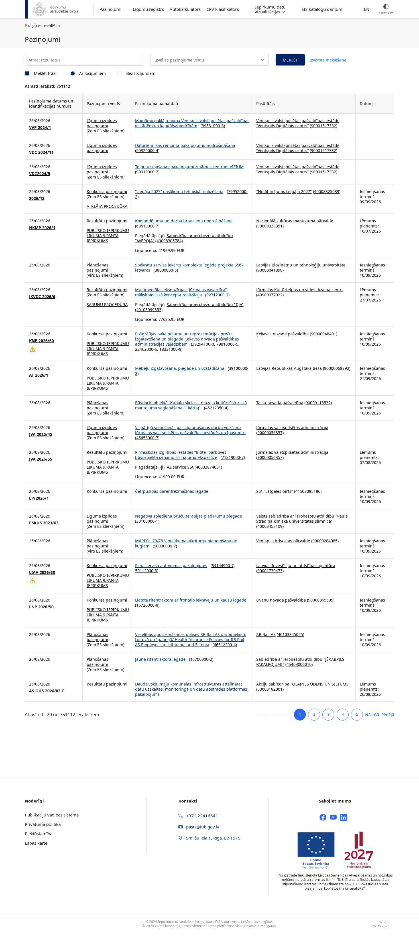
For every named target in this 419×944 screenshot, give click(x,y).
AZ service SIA (180, 467)
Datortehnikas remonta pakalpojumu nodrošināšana (185, 145)
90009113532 (318, 402)
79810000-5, (227, 344)
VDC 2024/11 (41, 152)
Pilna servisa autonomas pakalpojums (171, 565)
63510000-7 (147, 226)
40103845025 (290, 634)
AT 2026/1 (38, 375)
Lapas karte (36, 843)
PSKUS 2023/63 (43, 523)
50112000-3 (146, 570)
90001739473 (269, 570)
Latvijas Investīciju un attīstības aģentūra (295, 565)
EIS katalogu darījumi (322, 9)
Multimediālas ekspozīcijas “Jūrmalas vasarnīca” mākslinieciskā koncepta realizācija (181, 292)
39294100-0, (204, 344)
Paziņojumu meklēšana (43, 25)
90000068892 (336, 368)
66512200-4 (225, 644)
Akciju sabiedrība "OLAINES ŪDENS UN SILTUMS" (303, 684)
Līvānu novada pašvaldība (281, 600)
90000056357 (269, 432)
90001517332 (323, 125)
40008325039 (326, 191)
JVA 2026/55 (40, 459)
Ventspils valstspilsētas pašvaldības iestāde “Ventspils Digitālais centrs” (297, 123)
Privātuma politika (43, 824)
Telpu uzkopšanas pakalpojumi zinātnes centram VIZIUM (189, 166)
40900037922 (269, 294)
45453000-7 (147, 437)
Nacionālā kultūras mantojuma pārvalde (294, 220)
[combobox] (209, 60)
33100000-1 (147, 521)
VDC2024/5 (39, 173)
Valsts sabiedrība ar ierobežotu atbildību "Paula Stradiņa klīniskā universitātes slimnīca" (302, 518)
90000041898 (269, 270)
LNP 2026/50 (41, 607)
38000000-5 (166, 270)
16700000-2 (201, 659)
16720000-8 (147, 605)
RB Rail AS (266, 634)
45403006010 (299, 664)
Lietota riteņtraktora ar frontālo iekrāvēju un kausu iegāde (190, 600)
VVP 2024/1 (40, 127)
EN (366, 9)
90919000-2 (147, 172)
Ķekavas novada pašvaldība (282, 333)
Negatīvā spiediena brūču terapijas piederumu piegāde (188, 516)
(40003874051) (208, 467)
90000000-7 (165, 546)
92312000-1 (217, 294)
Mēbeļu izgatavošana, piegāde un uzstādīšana (179, 368)
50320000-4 (147, 150)
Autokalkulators (185, 9)
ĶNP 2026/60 (41, 340)
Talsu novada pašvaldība (279, 402)
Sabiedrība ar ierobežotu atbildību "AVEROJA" (184, 238)
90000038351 (269, 226)
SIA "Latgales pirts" (274, 491)
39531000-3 (213, 125)
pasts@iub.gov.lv (202, 827)
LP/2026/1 (39, 498)
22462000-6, (147, 349)
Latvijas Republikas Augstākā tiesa (289, 368)
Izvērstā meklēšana (328, 60)
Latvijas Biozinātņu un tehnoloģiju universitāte (300, 265)
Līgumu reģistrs (148, 9)
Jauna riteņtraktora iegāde (160, 659)
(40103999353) (148, 309)
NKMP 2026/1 (42, 227)
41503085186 (307, 491)
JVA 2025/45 (40, 434)
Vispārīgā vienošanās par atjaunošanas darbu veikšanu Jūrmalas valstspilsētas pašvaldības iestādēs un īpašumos (190, 430)
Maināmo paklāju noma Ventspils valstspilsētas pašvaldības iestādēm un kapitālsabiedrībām (192, 123)
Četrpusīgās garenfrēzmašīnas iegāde (171, 491)
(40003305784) (168, 240)
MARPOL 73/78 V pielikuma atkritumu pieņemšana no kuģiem (186, 543)
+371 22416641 (201, 815)
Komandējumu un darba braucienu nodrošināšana (184, 220)
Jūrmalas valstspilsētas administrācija (292, 427)
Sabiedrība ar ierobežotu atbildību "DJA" (205, 304)
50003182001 (269, 689)
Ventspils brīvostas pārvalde (283, 540)
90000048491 (323, 333)
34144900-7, (223, 565)
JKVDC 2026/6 (42, 296)
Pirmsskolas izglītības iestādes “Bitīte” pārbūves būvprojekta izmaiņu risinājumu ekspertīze (180, 455)
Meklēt (290, 60)
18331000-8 (170, 349)
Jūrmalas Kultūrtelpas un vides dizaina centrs (299, 289)
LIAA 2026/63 (42, 572)
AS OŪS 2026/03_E (46, 690)
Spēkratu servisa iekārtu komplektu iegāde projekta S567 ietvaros (189, 267)
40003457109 (269, 526)
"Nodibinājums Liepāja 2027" (284, 191)
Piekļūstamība (38, 833)
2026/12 (36, 198)
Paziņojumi (110, 9)
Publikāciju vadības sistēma (52, 814)
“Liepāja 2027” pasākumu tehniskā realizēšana (179, 191)
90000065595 (320, 600)
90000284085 (324, 540)
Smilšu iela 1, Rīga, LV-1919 (213, 838)
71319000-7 (233, 457)
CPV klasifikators (222, 9)
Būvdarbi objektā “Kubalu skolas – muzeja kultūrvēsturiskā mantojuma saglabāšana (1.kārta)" (191, 405)
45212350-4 (216, 408)
